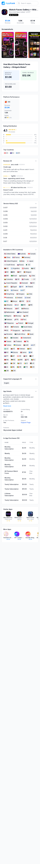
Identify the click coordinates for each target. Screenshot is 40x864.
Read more (7, 406)
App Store (14, 15)
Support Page (26, 422)
